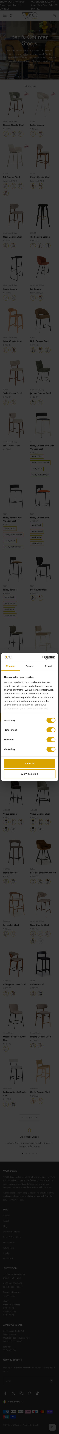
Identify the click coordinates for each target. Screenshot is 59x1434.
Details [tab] (29, 666)
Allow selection (29, 773)
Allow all (29, 763)
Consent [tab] (10, 666)
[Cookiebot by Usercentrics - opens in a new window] (42, 658)
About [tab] (48, 666)
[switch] (50, 729)
